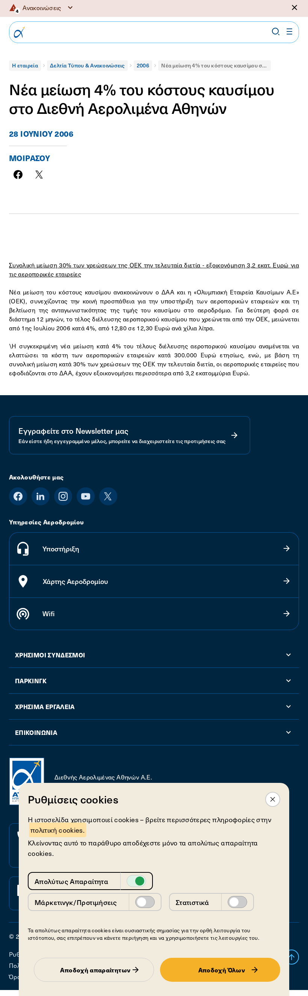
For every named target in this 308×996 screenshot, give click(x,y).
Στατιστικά (192, 902)
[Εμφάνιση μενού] (289, 31)
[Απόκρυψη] (294, 7)
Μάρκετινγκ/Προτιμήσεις (76, 902)
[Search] (275, 31)
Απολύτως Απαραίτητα (71, 881)
